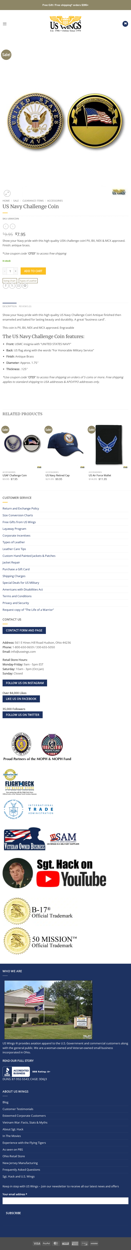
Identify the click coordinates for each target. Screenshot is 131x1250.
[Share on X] (12, 286)
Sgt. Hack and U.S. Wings (19, 1176)
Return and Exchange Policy (21, 508)
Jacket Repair (11, 562)
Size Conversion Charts (18, 515)
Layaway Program (14, 529)
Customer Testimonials (18, 1109)
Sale (16, 200)
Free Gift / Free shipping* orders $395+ (65, 5)
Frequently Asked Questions (21, 1170)
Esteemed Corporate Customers (24, 1116)
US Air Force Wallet (100, 475)
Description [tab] (10, 306)
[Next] (128, 455)
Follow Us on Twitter (22, 715)
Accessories (55, 200)
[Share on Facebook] (6, 286)
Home (6, 200)
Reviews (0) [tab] (25, 306)
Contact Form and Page (24, 630)
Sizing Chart (10, 280)
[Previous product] (12, 226)
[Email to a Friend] (18, 286)
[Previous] (2, 455)
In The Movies (12, 1136)
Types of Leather (28, 280)
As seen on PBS (13, 1149)
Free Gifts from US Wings (19, 522)
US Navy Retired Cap (58, 475)
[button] (5, 24)
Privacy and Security (16, 603)
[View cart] (125, 24)
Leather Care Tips (14, 549)
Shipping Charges (14, 576)
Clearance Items (33, 200)
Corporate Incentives (16, 535)
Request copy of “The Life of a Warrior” (28, 610)
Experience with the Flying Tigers (24, 1143)
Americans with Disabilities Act (23, 589)
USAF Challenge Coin (15, 475)
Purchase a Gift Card (16, 569)
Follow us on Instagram (25, 683)
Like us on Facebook (21, 699)
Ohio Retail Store (14, 1156)
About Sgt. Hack (13, 1129)
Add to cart (33, 271)
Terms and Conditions (17, 596)
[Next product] (6, 226)
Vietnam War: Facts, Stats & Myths (25, 1122)
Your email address (15, 1194)
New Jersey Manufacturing (20, 1163)
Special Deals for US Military (21, 583)
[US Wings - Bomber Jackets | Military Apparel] (65, 24)
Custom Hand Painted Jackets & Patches (29, 556)
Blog (5, 1102)
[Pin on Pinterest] (25, 286)
